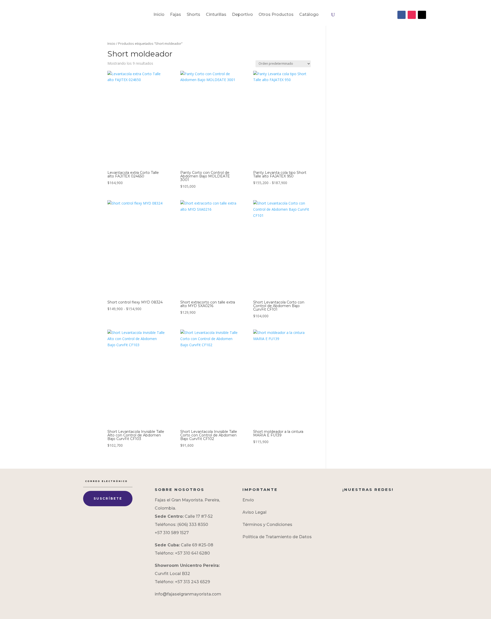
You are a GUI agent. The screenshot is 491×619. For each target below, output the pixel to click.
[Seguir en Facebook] (401, 15)
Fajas (175, 15)
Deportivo (242, 15)
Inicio (158, 15)
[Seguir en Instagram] (412, 15)
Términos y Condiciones (267, 524)
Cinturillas (216, 15)
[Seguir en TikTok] (422, 15)
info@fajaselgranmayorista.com (188, 594)
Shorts (193, 15)
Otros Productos (276, 15)
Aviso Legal (254, 512)
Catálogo (309, 15)
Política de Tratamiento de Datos (277, 536)
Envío (248, 500)
